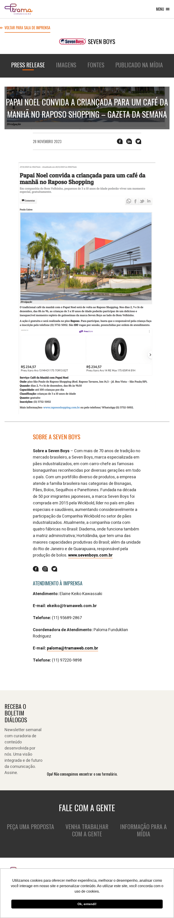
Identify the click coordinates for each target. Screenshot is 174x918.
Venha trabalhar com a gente (86, 830)
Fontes (95, 64)
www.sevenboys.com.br (90, 555)
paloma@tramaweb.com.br (72, 648)
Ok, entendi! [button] (87, 904)
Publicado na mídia (139, 64)
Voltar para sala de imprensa (27, 28)
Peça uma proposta (30, 826)
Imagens (66, 64)
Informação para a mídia (143, 830)
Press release (28, 64)
